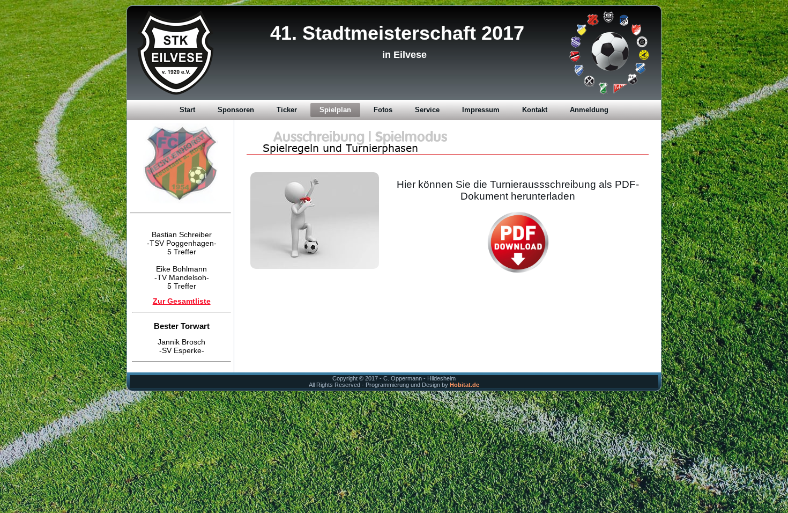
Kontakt (534, 110)
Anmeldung (589, 110)
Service (427, 110)
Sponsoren (236, 110)
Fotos (383, 110)
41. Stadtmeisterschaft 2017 (397, 33)
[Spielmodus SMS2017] (448, 242)
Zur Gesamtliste (182, 294)
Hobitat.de (464, 385)
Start (187, 110)
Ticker (287, 110)
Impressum (481, 110)
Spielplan (335, 110)
